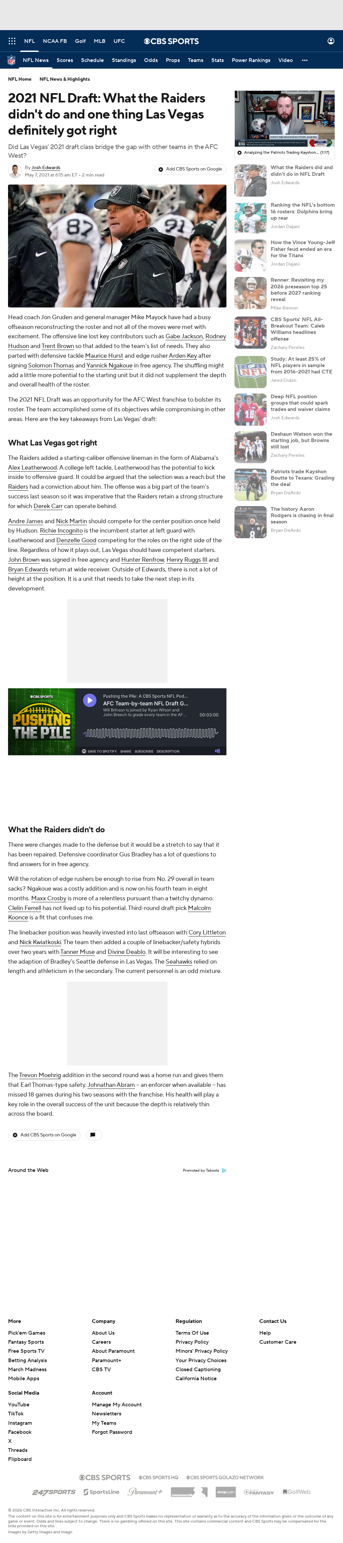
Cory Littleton (207, 932)
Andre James (25, 521)
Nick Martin (71, 521)
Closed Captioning (198, 1363)
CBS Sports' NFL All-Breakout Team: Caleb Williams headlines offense (298, 329)
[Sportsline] (102, 1491)
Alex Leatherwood (32, 468)
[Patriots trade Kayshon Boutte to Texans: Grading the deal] (250, 485)
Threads (17, 1450)
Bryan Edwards (28, 569)
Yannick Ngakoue (109, 365)
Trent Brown (58, 346)
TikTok (15, 1413)
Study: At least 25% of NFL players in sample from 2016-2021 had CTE (302, 365)
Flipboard (20, 1459)
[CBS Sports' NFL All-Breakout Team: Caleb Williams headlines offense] (250, 333)
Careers (101, 1342)
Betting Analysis (27, 1360)
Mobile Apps (23, 1378)
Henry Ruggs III (186, 560)
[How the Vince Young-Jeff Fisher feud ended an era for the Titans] (250, 255)
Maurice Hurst (104, 356)
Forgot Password (112, 1432)
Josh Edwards (45, 168)
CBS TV (101, 1369)
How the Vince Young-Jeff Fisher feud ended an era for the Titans (303, 249)
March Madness (27, 1369)
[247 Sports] (54, 1490)
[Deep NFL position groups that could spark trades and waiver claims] (250, 410)
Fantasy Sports (26, 1342)
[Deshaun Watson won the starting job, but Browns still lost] (250, 447)
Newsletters (106, 1413)
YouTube (18, 1404)
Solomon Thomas (51, 365)
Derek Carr (48, 506)
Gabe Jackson (184, 336)
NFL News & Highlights (65, 79)
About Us (103, 1333)
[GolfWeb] (297, 1492)
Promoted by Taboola (201, 1170)
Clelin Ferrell (24, 908)
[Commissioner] (189, 1489)
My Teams (104, 1423)
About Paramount (113, 1351)
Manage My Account (117, 1404)
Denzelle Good (76, 540)
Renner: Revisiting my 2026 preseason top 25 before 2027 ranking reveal (299, 290)
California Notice (196, 1372)
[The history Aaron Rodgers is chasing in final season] (250, 522)
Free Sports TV (26, 1351)
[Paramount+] (145, 1490)
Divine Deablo (126, 952)
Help (265, 1333)
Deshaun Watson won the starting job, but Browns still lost (301, 440)
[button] (12, 41)
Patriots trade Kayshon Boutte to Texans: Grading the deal (303, 478)
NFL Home (19, 79)
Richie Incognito (61, 531)
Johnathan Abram (111, 1085)
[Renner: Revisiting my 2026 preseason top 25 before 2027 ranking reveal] (250, 293)
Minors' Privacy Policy (202, 1351)
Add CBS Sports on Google (194, 169)
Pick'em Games (26, 1333)
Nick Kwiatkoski (40, 942)
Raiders (18, 487)
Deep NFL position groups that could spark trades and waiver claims (300, 403)
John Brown (24, 560)
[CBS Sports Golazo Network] (225, 1476)
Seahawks (179, 962)
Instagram (20, 1423)
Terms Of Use (192, 1333)
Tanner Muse (77, 952)
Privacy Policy (192, 1342)
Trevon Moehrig (40, 1075)
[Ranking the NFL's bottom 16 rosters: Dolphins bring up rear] (250, 218)
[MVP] (226, 1489)
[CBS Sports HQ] (158, 1476)
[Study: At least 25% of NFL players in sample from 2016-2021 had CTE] (250, 372)
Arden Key (183, 356)
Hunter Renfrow (142, 560)
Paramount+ (106, 1360)
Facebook (19, 1432)
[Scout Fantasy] (259, 1491)
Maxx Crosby (48, 898)
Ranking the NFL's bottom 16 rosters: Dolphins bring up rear (303, 211)
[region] (285, 119)
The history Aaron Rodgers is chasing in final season (302, 515)
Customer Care (277, 1342)
